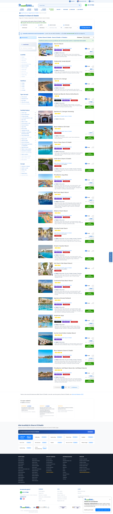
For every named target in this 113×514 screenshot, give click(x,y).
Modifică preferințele (88, 509)
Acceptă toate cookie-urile (102, 510)
